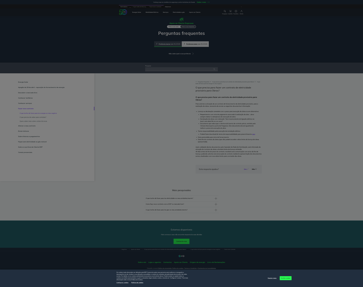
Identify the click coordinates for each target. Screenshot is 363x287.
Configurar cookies (122, 282)
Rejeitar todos (272, 278)
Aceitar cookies (285, 278)
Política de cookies (137, 282)
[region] (181, 278)
